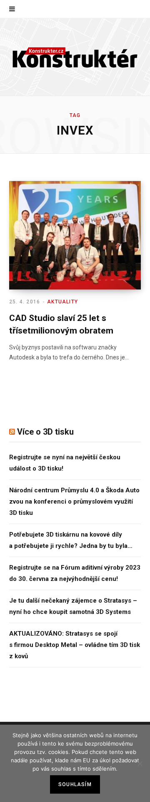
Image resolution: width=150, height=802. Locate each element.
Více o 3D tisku (45, 432)
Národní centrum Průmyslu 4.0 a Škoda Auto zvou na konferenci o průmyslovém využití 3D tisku (74, 501)
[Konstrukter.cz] (75, 57)
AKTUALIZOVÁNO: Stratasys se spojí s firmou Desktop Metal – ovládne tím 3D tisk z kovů (74, 645)
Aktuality (62, 302)
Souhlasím (75, 784)
